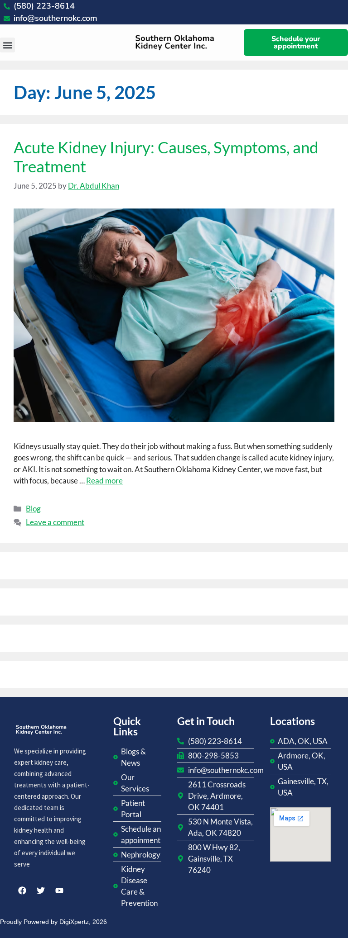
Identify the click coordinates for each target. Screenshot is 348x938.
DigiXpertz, (75, 921)
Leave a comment (55, 522)
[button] (7, 45)
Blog (33, 508)
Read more (104, 480)
